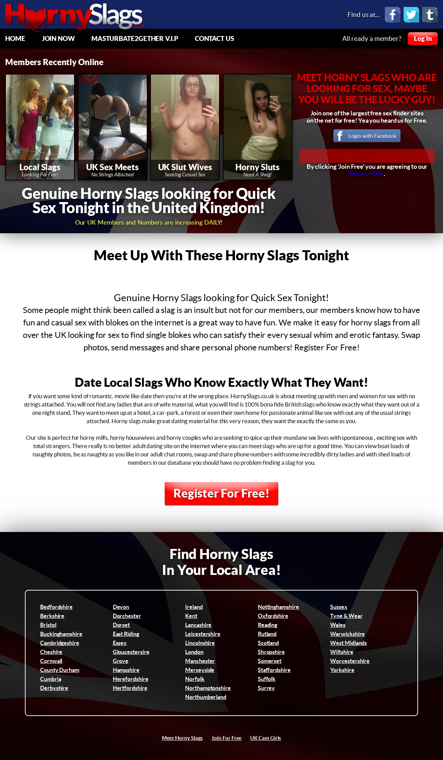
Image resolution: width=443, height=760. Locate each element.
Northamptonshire (208, 688)
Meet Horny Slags (182, 738)
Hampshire (126, 670)
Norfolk (194, 679)
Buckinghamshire (61, 634)
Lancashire (198, 625)
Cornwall (51, 661)
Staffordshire (274, 670)
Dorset (121, 625)
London (194, 652)
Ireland (193, 607)
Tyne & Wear (346, 616)
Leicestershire (202, 634)
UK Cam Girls (265, 738)
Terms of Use (366, 173)
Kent (191, 616)
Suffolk (266, 679)
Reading (267, 625)
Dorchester (127, 616)
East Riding (126, 634)
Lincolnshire (200, 643)
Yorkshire (342, 670)
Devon (121, 607)
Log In (423, 38)
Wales (337, 625)
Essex (120, 643)
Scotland (268, 643)
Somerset (269, 661)
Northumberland (205, 697)
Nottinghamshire (278, 607)
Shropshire (271, 652)
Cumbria (50, 679)
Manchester (200, 661)
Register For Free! (221, 493)
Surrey (266, 688)
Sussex (338, 607)
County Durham (59, 670)
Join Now (58, 38)
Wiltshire (341, 652)
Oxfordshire (273, 616)
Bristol (48, 625)
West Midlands (348, 643)
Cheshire (51, 652)
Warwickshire (347, 634)
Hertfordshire (130, 688)
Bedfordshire (56, 607)
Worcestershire (350, 661)
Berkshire (52, 616)
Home (15, 38)
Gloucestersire (131, 652)
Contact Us (214, 38)
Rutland (267, 634)
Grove (121, 661)
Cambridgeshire (59, 643)
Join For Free (226, 738)
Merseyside (199, 670)
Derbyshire (54, 688)
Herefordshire (130, 679)
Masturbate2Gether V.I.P (134, 38)
